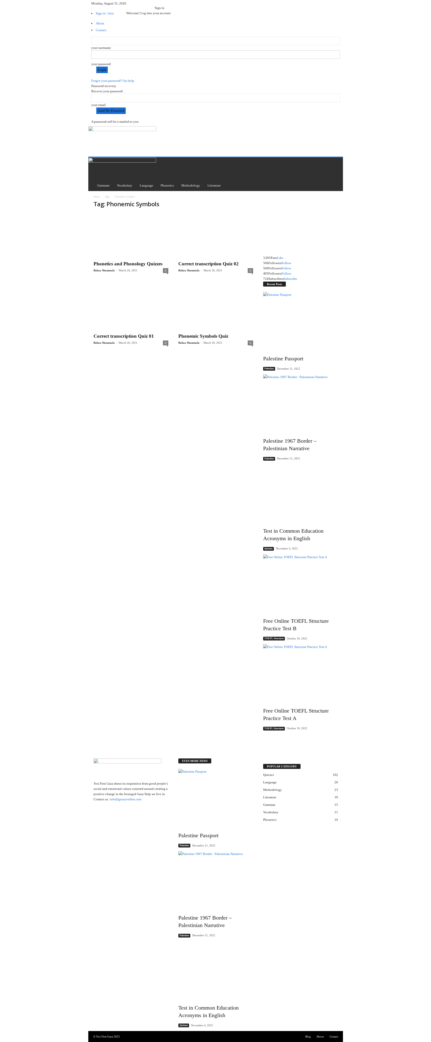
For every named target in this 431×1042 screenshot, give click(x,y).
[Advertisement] (247, 135)
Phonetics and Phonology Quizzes (128, 263)
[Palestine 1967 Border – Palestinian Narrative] (300, 402)
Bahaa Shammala (104, 270)
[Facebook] (127, 3)
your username (101, 48)
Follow (286, 263)
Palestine (269, 368)
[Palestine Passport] (300, 320)
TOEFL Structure (274, 638)
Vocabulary (124, 185)
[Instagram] (131, 3)
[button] (335, 174)
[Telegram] (144, 3)
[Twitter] (150, 3)
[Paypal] (140, 3)
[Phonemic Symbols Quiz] (215, 307)
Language (146, 185)
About (320, 1036)
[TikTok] (147, 3)
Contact (333, 1036)
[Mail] (134, 3)
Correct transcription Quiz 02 (208, 263)
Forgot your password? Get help (112, 81)
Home (97, 196)
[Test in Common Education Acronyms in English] (300, 492)
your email (98, 105)
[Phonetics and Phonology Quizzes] (131, 235)
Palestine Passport (283, 358)
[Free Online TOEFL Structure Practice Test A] (300, 672)
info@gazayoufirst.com (125, 799)
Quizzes (268, 548)
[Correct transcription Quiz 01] (131, 307)
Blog (308, 1036)
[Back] (156, 2)
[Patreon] (137, 3)
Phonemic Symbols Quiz (203, 336)
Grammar (103, 185)
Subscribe (290, 279)
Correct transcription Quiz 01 (124, 336)
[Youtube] (153, 3)
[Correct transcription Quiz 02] (215, 235)
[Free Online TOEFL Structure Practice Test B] (300, 582)
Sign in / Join (105, 13)
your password (101, 64)
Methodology (190, 185)
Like (280, 258)
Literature (214, 185)
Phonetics (167, 185)
